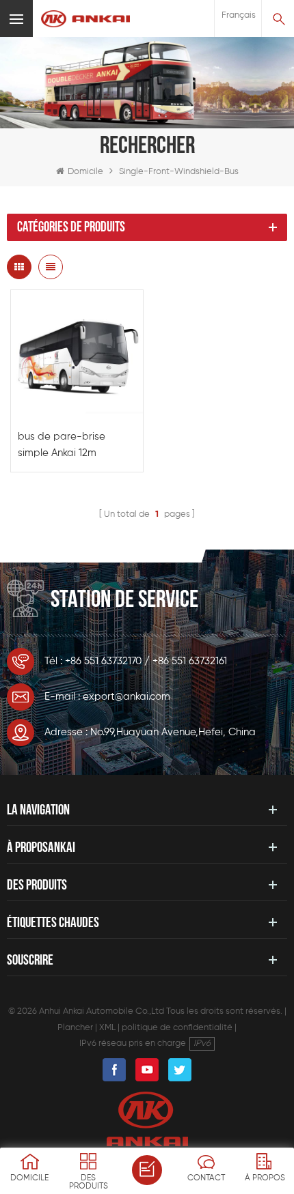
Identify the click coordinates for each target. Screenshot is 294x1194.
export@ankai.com (126, 697)
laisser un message (147, 1170)
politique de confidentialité (177, 1027)
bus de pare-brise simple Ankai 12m (61, 444)
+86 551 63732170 (103, 661)
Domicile (85, 171)
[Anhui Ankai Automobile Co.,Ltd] (85, 18)
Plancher (75, 1027)
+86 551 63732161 (189, 661)
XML (107, 1027)
